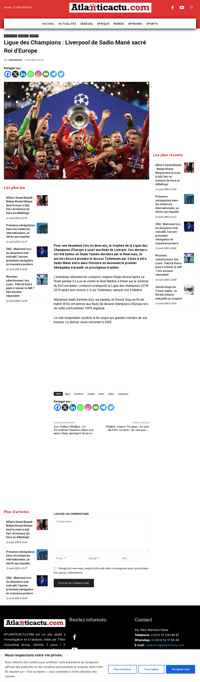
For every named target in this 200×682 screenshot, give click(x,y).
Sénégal (23, 36)
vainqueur (123, 393)
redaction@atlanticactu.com (165, 645)
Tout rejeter (151, 669)
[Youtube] (181, 8)
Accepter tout (180, 669)
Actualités (10, 36)
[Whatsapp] (30, 74)
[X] (15, 74)
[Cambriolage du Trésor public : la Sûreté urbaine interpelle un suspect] (189, 289)
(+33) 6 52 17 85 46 (165, 640)
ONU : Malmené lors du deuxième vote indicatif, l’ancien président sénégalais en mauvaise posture (19, 256)
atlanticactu (15, 59)
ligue (67, 393)
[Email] (45, 74)
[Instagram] (38, 74)
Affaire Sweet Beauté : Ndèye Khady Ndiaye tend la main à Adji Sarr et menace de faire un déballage (20, 205)
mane (101, 393)
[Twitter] (61, 74)
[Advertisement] (101, 212)
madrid (91, 393)
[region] (100, 665)
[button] (191, 7)
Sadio (111, 393)
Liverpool (78, 393)
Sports (34, 36)
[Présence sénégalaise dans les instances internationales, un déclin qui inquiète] (42, 228)
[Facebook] (172, 8)
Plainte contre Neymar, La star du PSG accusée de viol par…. (127, 428)
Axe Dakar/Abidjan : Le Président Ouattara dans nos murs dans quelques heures (74, 430)
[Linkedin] (23, 74)
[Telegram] (53, 74)
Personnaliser (122, 669)
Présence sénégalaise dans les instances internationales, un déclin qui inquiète (167, 204)
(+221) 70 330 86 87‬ (165, 635)
